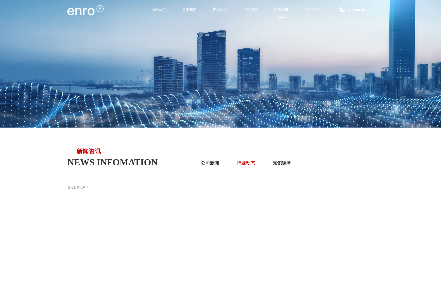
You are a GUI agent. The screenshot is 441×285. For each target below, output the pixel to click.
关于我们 (189, 10)
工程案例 (250, 10)
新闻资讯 (281, 10)
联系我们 (312, 10)
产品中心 (220, 10)
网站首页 (159, 10)
